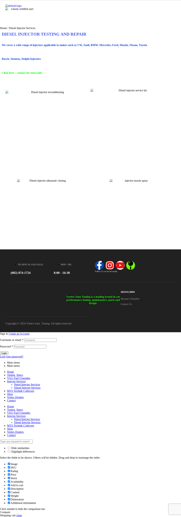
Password (6, 346)
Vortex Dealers (15, 397)
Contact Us (126, 304)
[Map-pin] (130, 265)
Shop (10, 394)
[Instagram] (109, 265)
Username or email (11, 339)
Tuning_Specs (15, 374)
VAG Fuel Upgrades (18, 378)
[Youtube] (120, 265)
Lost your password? (11, 356)
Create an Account (19, 333)
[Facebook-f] (99, 265)
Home (3, 28)
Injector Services (16, 381)
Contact (11, 400)
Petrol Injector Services (27, 384)
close (19, 515)
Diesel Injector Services (27, 387)
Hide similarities (20, 448)
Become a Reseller (130, 299)
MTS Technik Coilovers (20, 390)
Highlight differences (23, 451)
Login (4, 353)
